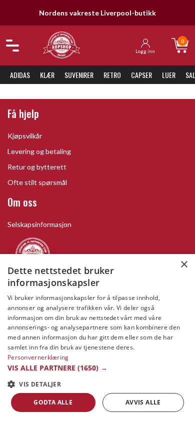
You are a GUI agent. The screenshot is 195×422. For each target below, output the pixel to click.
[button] (98, 367)
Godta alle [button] (53, 402)
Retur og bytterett (37, 166)
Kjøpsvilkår (25, 136)
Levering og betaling (39, 151)
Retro (112, 75)
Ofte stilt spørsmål (37, 182)
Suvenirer (79, 75)
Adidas (20, 75)
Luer (169, 75)
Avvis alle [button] (143, 402)
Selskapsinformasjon (40, 224)
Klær (47, 75)
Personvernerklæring (38, 357)
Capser (141, 75)
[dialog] (97, 338)
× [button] (184, 264)
